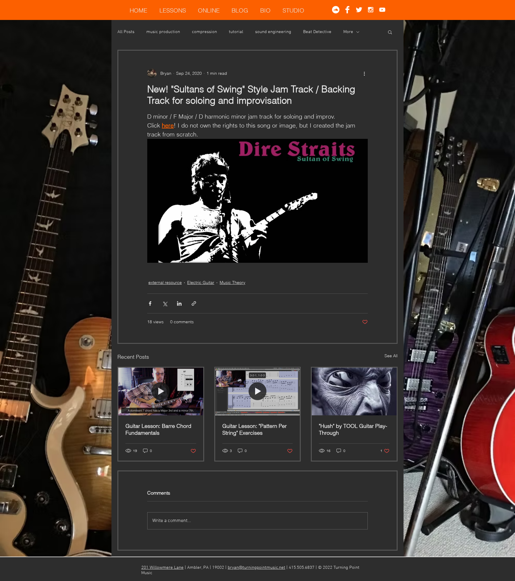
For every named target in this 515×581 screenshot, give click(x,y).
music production (163, 32)
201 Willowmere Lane (162, 567)
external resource (165, 282)
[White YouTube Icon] (382, 9)
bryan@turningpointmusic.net (256, 567)
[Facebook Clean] (347, 9)
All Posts (125, 32)
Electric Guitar (200, 282)
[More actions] (364, 73)
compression (204, 32)
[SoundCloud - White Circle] (335, 9)
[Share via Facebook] (150, 303)
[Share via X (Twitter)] (164, 303)
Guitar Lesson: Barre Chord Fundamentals (158, 429)
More (348, 32)
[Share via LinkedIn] (179, 303)
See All (391, 355)
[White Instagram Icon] (370, 9)
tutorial (236, 32)
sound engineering (273, 32)
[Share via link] (194, 303)
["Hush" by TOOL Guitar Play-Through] (354, 391)
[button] (390, 31)
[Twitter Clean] (359, 9)
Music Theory (232, 282)
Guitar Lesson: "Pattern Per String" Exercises (254, 429)
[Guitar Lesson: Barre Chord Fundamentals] (160, 391)
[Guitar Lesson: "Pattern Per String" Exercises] (257, 391)
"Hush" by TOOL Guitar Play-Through (353, 429)
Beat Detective (317, 32)
